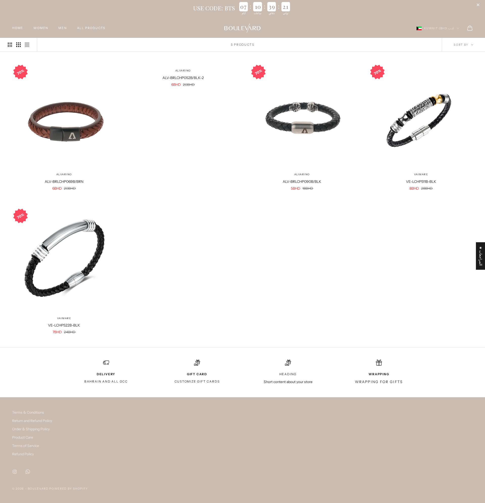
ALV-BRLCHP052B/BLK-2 (183, 78)
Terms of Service (25, 445)
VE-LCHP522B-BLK (64, 325)
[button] (478, 5)
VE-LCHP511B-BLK (421, 181)
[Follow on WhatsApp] (27, 471)
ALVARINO (64, 174)
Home (17, 28)
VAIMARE (421, 174)
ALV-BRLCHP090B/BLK (302, 181)
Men (62, 28)
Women (40, 28)
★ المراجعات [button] (480, 256)
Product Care (22, 437)
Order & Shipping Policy (31, 429)
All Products (91, 28)
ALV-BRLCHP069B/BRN (64, 181)
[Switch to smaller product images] (18, 45)
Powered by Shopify (68, 488)
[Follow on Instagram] (14, 471)
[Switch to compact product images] (27, 45)
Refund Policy (23, 454)
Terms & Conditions (28, 412)
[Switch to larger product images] (10, 45)
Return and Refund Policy (32, 420)
